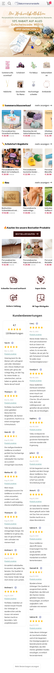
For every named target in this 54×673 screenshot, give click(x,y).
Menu (4, 3)
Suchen (9, 3)
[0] (48, 3)
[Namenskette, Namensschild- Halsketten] (27, 3)
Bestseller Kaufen (25, 234)
